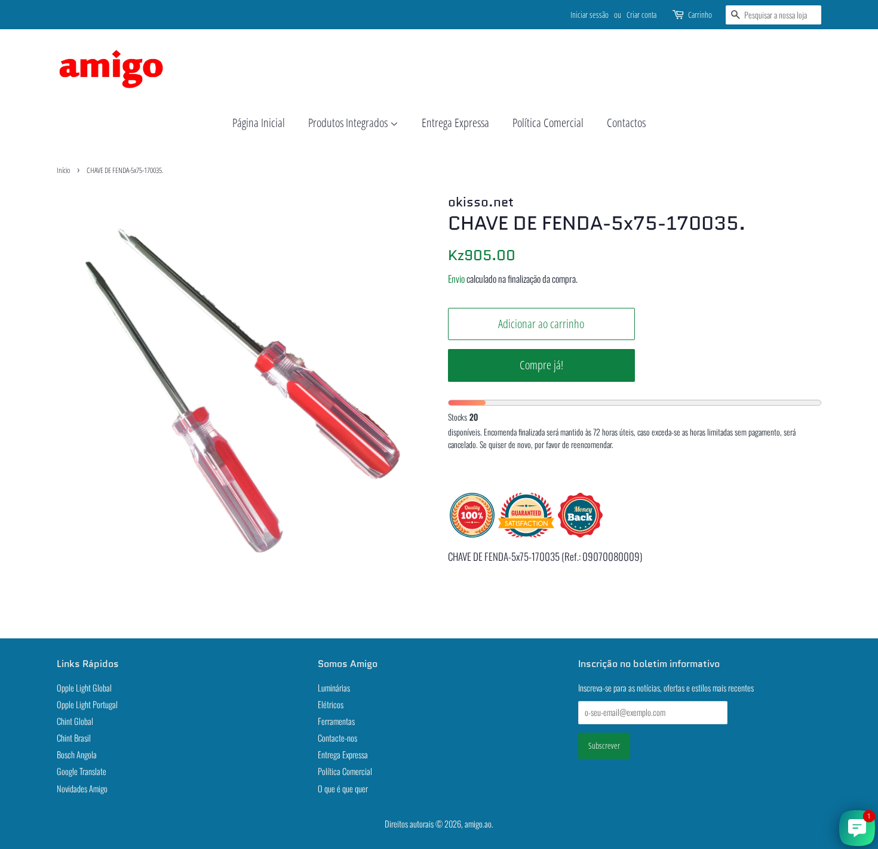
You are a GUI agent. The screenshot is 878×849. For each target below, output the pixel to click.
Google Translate (81, 771)
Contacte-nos (337, 737)
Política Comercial (548, 123)
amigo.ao (478, 823)
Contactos (626, 123)
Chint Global (75, 721)
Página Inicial (258, 123)
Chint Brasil (74, 737)
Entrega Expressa (455, 123)
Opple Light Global (84, 687)
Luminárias (334, 687)
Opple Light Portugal (87, 704)
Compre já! (541, 365)
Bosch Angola (77, 754)
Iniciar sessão (589, 14)
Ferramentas (336, 721)
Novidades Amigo (82, 788)
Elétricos (330, 704)
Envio (456, 278)
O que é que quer (343, 788)
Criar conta (641, 14)
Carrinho (700, 14)
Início (63, 170)
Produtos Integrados (349, 123)
